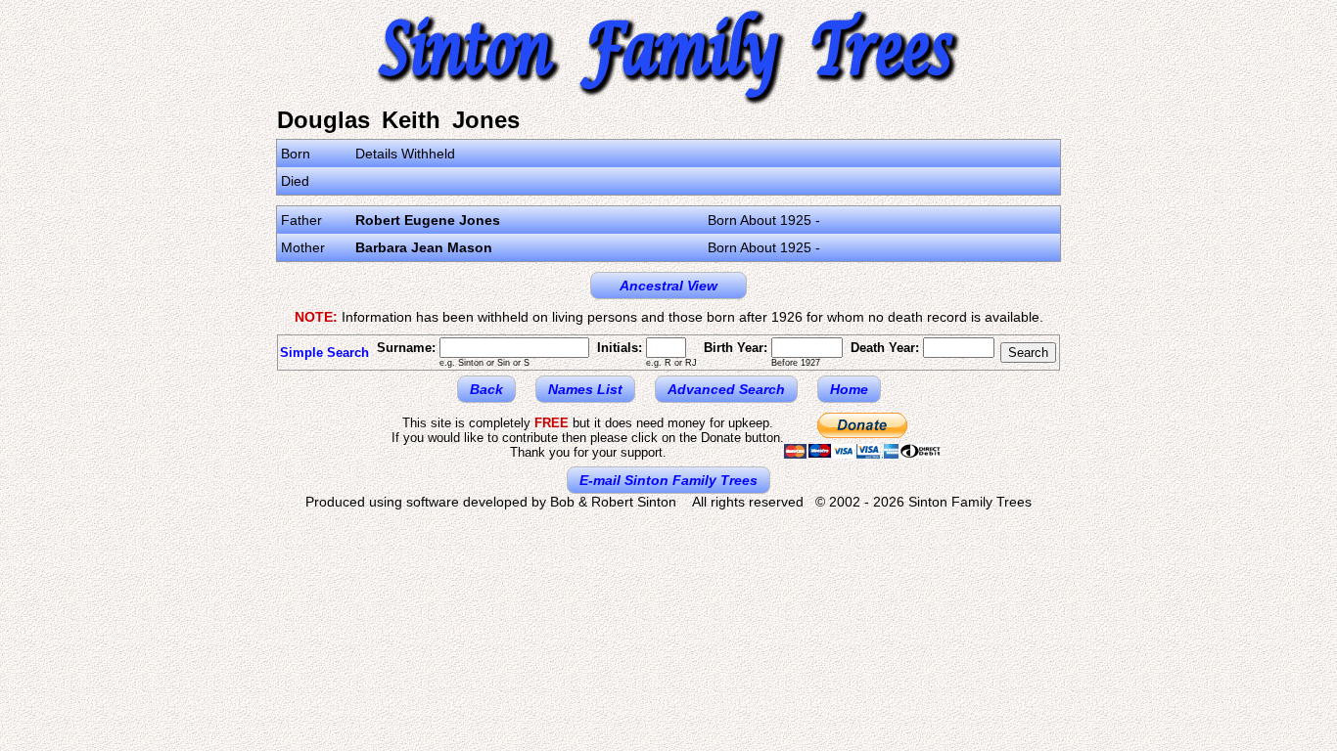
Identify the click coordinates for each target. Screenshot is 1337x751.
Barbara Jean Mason (423, 247)
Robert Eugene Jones (427, 220)
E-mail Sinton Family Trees (668, 480)
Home (849, 389)
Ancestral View (668, 285)
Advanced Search (726, 389)
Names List (585, 389)
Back (486, 389)
